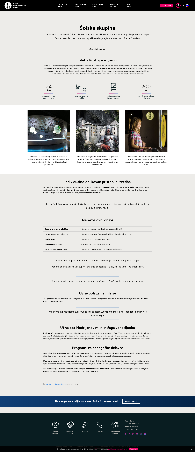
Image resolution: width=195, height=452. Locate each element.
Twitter (129, 434)
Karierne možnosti (132, 423)
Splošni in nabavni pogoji (64, 446)
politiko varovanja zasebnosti (117, 449)
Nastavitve (133, 449)
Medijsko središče (131, 426)
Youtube (137, 434)
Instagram (133, 434)
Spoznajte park (62, 5)
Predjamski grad (97, 5)
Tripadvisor (141, 434)
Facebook (125, 434)
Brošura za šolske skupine (56, 384)
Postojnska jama (80, 5)
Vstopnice (166, 5)
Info (178, 5)
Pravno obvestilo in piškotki (85, 446)
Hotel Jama (130, 5)
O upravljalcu (129, 420)
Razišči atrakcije (131, 401)
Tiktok (145, 434)
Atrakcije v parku (114, 5)
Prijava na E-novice (132, 429)
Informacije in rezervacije (97, 49)
